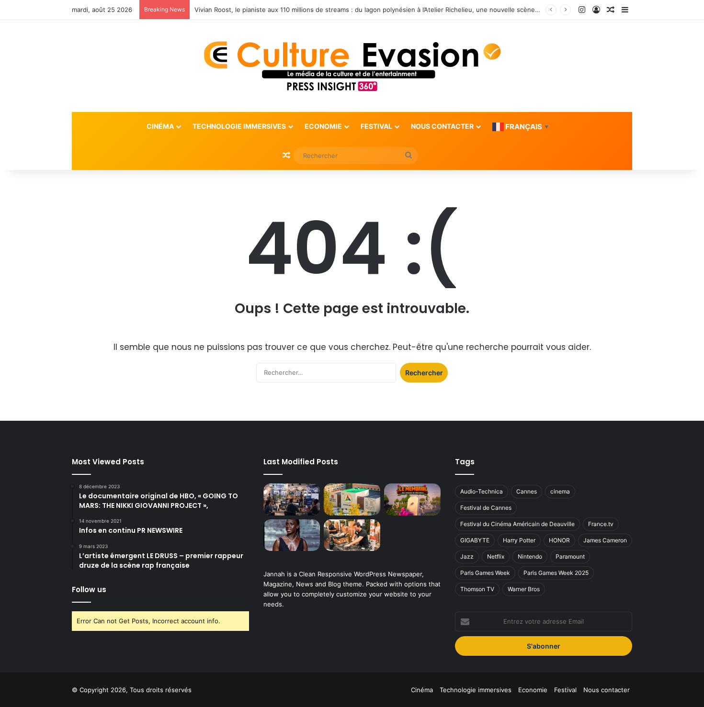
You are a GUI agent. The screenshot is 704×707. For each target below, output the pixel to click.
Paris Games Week (485, 572)
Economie (323, 126)
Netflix (495, 556)
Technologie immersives (239, 126)
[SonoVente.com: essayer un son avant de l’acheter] (352, 535)
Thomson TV (477, 589)
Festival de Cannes (485, 507)
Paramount (570, 556)
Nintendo (530, 556)
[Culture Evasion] (352, 66)
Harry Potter (519, 540)
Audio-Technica (481, 491)
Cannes (526, 491)
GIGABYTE (474, 540)
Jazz (467, 556)
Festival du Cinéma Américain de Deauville (517, 523)
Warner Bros (524, 589)
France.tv (600, 523)
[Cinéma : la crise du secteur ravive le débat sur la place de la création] (291, 535)
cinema (560, 491)
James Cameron (605, 540)
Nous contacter (442, 126)
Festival (376, 126)
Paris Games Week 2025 (556, 572)
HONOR (559, 540)
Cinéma (160, 126)
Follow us (89, 589)
